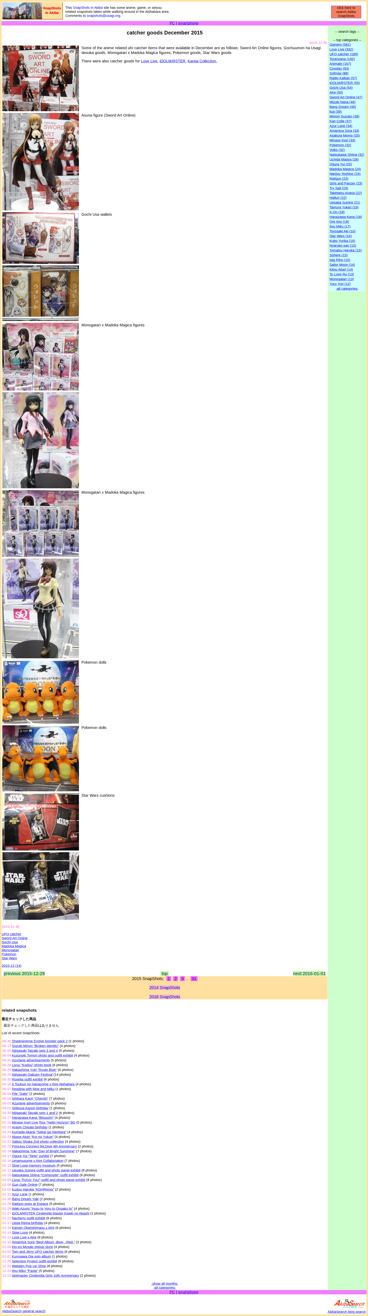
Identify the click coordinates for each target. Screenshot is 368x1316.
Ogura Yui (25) (340, 164)
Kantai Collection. (202, 61)
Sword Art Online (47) (345, 97)
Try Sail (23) (338, 188)
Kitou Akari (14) (341, 269)
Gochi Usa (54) (341, 88)
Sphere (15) (338, 255)
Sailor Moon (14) (342, 265)
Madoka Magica (14, 946)
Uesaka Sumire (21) (344, 202)
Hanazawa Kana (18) (345, 217)
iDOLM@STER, (173, 61)
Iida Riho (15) (339, 260)
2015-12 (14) (11, 966)
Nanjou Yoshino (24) (345, 174)
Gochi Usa (10, 942)
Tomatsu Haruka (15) (345, 250)
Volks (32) (337, 150)
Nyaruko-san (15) (342, 246)
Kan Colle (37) (340, 121)
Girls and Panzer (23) (345, 183)
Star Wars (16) (340, 236)
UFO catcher (11, 934)
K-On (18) (337, 212)
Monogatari (10, 950)
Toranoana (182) (342, 59)
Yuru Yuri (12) (340, 284)
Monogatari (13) (341, 279)
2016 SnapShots (164, 996)
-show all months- (164, 1284)
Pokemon (9, 954)
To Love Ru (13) (341, 274)
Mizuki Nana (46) (342, 102)
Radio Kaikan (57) (343, 78)
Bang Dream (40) (342, 107)
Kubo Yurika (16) (342, 241)
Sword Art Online (15, 938)
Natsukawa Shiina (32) (346, 155)
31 (194, 978)
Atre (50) (336, 92)
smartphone (188, 23)
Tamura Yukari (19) (344, 207)
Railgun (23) (338, 179)
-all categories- (164, 1288)
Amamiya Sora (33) (344, 131)
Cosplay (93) (339, 68)
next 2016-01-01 (309, 973)
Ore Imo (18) (339, 222)
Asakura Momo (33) (344, 135)
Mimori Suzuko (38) (344, 116)
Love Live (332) (341, 49)
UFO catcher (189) (343, 54)
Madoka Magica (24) (345, 169)
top (164, 973)
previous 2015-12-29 (24, 973)
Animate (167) (340, 64)
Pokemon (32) (340, 145)
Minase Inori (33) (342, 140)
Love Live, (150, 61)
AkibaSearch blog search (347, 1312)
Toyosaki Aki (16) (342, 231)
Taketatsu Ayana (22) (345, 193)
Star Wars (9, 958)
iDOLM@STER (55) (344, 83)
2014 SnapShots (164, 987)
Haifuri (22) (338, 198)
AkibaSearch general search (23, 1311)
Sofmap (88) (338, 73)
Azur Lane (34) (340, 126)
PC (172, 23)
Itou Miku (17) (340, 226)
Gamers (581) (340, 45)
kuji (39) (335, 112)
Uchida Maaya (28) (344, 159)
